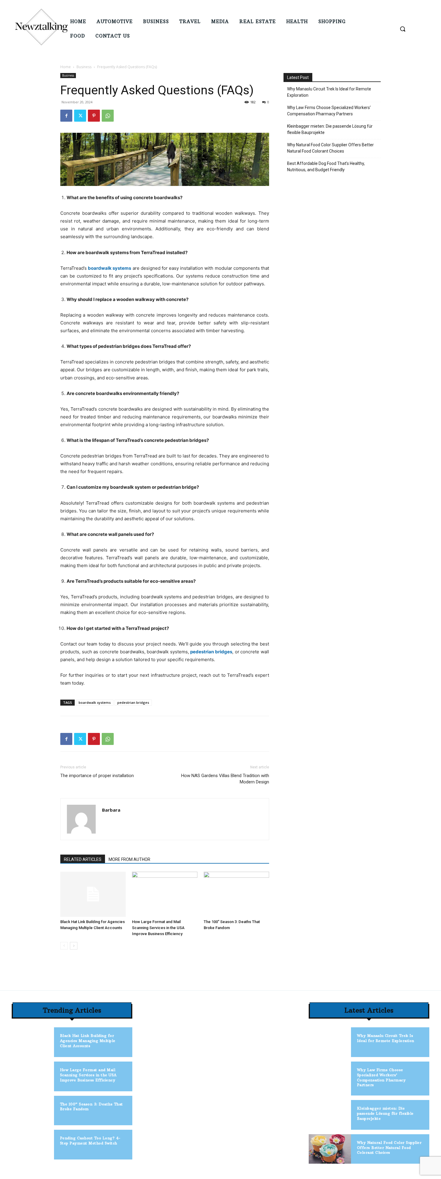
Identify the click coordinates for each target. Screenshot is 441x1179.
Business (84, 66)
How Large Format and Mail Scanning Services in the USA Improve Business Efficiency (158, 927)
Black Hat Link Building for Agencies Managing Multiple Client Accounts (88, 1040)
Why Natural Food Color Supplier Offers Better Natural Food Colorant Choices (330, 147)
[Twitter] (80, 116)
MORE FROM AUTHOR (129, 859)
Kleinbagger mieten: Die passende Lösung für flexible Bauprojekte (330, 129)
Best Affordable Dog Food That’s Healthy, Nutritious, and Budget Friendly (326, 166)
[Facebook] (66, 116)
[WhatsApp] (108, 116)
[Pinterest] (94, 116)
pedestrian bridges (133, 702)
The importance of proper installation (97, 775)
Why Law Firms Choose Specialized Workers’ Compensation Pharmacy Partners (329, 110)
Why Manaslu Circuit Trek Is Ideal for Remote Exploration (329, 92)
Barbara (111, 810)
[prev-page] (64, 946)
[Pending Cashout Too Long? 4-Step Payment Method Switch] (33, 1144)
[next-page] (73, 946)
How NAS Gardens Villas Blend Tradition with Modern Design (225, 779)
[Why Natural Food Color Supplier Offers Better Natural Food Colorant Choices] (330, 1149)
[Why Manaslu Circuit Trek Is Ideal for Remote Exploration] (330, 1042)
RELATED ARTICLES (82, 859)
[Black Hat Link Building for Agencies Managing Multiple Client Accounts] (93, 894)
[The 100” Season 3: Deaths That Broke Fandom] (236, 894)
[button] (403, 29)
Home (65, 66)
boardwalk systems (95, 702)
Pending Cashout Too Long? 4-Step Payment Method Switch (90, 1140)
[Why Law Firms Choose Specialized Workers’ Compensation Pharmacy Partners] (330, 1076)
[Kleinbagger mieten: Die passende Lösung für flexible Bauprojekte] (330, 1115)
